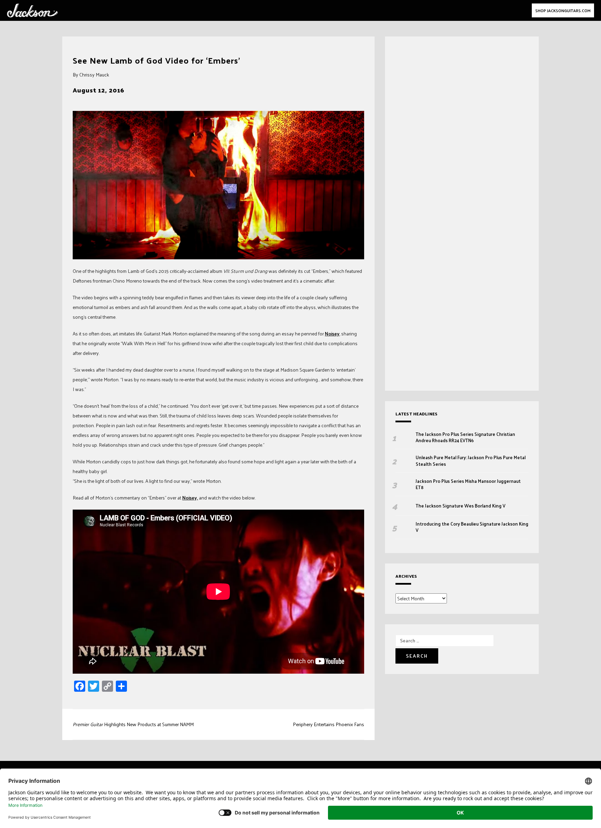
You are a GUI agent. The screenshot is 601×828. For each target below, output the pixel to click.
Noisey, (190, 497)
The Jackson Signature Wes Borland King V (460, 506)
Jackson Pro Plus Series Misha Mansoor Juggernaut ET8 (468, 484)
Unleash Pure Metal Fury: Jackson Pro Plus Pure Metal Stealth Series (471, 460)
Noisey (332, 333)
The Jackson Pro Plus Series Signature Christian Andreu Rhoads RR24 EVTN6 (465, 437)
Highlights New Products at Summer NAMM (133, 724)
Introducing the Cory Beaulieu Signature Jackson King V (472, 527)
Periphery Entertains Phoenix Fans (328, 724)
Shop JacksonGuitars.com (563, 10)
